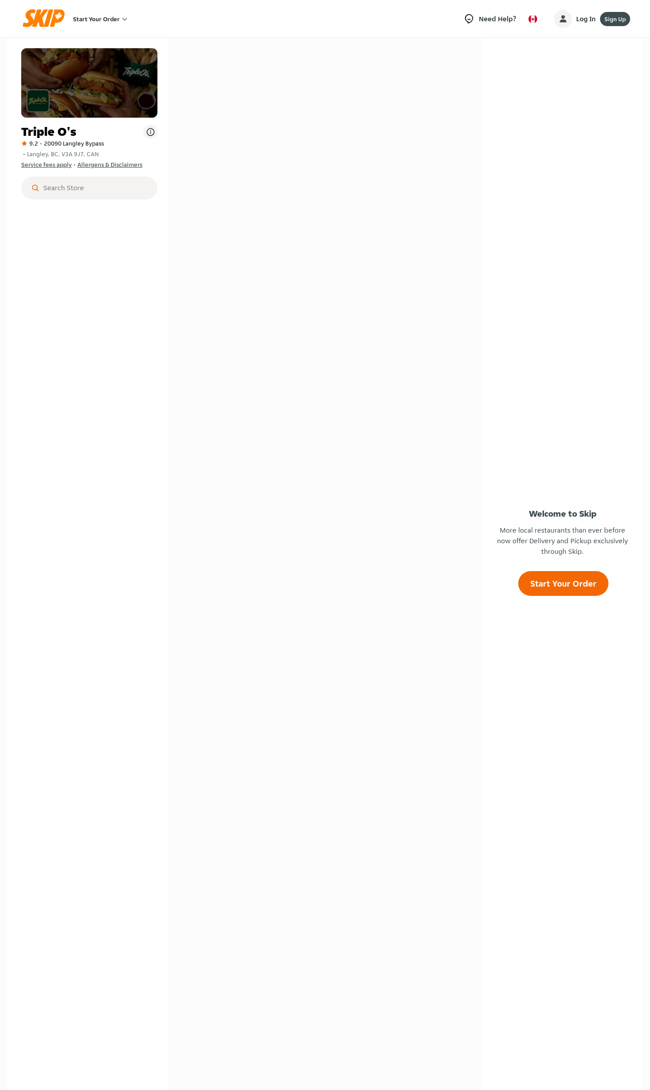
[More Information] (150, 132)
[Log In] (563, 19)
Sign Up (615, 19)
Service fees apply (46, 165)
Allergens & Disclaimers (109, 165)
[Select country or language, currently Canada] (532, 19)
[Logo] (46, 18)
